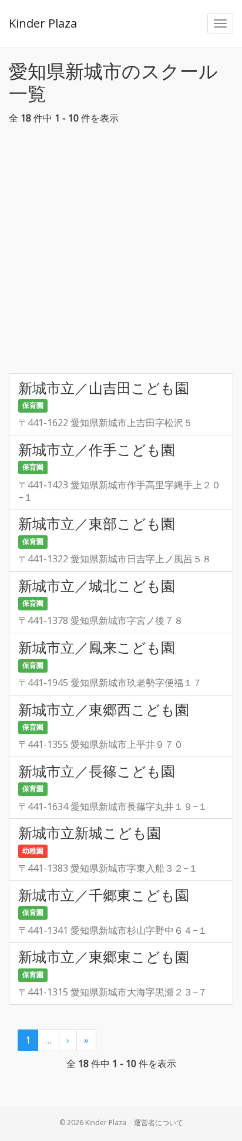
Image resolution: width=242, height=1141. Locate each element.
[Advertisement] (121, 252)
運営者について (158, 1123)
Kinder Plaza (43, 23)
